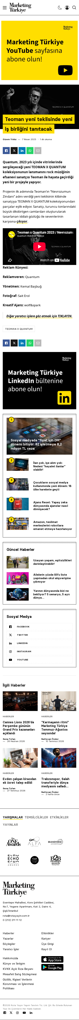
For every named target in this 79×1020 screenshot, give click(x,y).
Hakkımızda (10, 958)
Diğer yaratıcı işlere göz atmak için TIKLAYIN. (39, 316)
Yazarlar (8, 938)
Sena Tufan (9, 739)
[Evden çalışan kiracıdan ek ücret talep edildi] (20, 758)
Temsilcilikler (36, 817)
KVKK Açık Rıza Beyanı (18, 969)
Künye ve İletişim (14, 963)
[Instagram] (17, 1012)
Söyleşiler (9, 944)
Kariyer (46, 938)
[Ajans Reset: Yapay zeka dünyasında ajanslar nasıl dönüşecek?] (18, 504)
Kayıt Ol (46, 949)
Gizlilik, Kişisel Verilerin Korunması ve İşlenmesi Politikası (18, 984)
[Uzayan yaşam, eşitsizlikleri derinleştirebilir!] (18, 562)
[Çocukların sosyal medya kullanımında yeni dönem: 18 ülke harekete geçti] (18, 484)
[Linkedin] (31, 1012)
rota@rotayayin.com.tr (16, 915)
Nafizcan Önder (50, 739)
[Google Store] (52, 969)
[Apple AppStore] (52, 961)
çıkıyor (22, 221)
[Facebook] (5, 1012)
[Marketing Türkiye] (21, 7)
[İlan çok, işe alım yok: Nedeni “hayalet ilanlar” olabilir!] (18, 464)
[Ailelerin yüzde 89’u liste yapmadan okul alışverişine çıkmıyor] (18, 578)
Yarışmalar (13, 817)
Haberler (8, 717)
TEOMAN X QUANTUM (19, 329)
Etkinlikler (59, 817)
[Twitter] (11, 1012)
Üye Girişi (47, 944)
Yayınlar (10, 824)
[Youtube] (24, 1012)
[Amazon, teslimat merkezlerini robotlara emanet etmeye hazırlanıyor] (18, 524)
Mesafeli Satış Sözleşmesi (20, 974)
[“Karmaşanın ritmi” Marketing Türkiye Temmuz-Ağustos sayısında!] (58, 701)
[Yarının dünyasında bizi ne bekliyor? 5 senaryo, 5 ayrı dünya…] (18, 594)
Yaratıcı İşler (11, 949)
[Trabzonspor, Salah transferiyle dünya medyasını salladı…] (58, 758)
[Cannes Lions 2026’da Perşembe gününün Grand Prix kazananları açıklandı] (20, 701)
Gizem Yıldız (10, 139)
